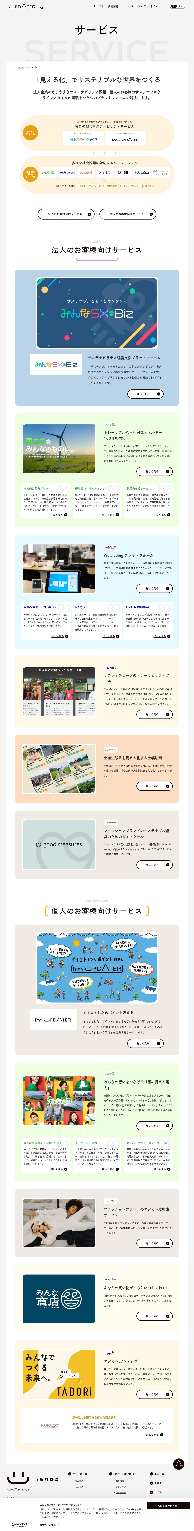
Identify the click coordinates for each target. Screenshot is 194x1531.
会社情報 (120, 1481)
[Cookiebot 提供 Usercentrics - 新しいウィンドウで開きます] (19, 1525)
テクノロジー (122, 1487)
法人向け (79, 1487)
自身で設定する (48, 1525)
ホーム (21, 67)
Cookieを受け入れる (168, 1506)
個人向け (79, 1481)
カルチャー (121, 1493)
